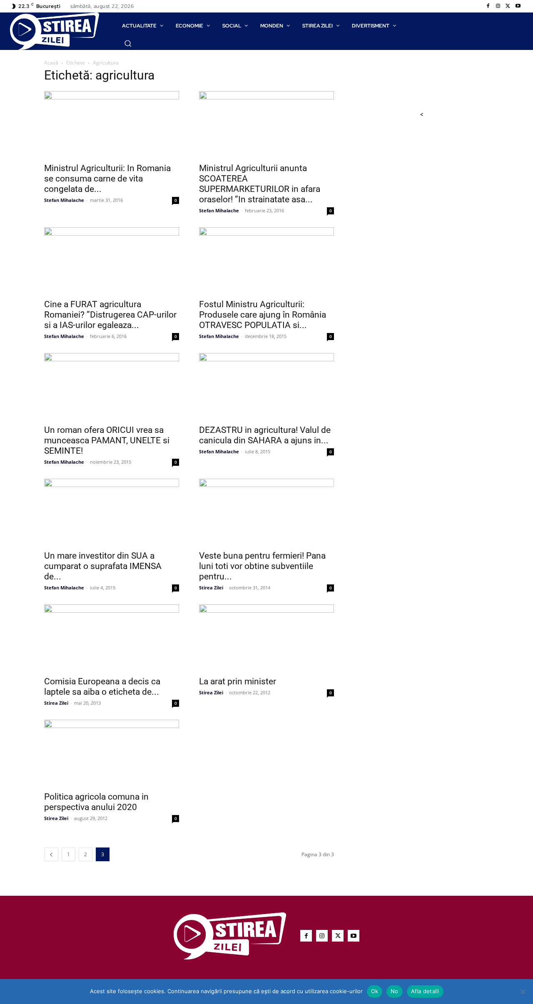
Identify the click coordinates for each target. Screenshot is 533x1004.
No (395, 991)
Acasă (51, 62)
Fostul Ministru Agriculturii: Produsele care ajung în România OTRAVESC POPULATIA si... (262, 314)
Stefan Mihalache (64, 200)
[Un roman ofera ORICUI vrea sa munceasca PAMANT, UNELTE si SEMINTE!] (111, 386)
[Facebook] (488, 6)
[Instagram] (498, 6)
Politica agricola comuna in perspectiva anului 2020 (96, 802)
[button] (128, 43)
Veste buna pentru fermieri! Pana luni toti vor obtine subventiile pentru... (262, 566)
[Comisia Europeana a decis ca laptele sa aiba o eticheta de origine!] (111, 637)
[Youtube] (518, 6)
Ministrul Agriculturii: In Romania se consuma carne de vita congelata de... (107, 178)
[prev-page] (51, 854)
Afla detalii (425, 991)
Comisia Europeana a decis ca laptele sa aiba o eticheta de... (102, 686)
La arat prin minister (237, 681)
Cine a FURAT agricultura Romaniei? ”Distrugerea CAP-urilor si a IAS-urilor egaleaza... (110, 314)
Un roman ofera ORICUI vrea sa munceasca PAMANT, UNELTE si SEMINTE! (106, 440)
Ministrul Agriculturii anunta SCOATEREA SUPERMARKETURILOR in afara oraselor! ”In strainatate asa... (259, 183)
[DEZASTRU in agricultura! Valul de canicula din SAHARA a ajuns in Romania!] (266, 386)
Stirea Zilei (211, 587)
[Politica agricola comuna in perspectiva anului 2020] (111, 753)
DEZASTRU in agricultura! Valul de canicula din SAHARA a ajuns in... (265, 435)
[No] (522, 991)
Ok (375, 991)
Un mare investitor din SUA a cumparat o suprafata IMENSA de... (103, 566)
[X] (508, 6)
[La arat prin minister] (266, 637)
